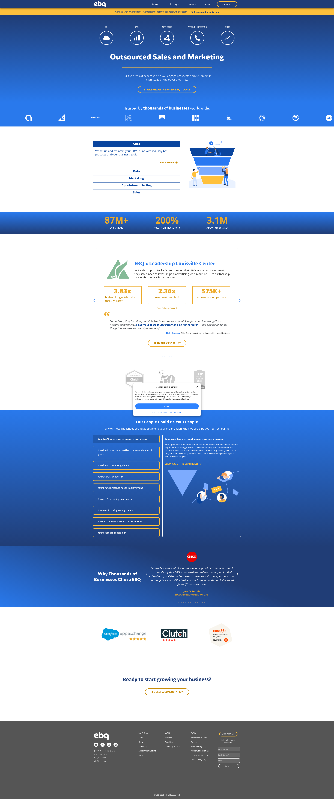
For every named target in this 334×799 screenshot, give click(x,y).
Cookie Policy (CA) (198, 759)
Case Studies (170, 742)
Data (141, 742)
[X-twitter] (102, 745)
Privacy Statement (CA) (200, 751)
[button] (197, 386)
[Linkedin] (116, 745)
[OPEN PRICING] (179, 4)
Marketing (143, 746)
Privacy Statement (174, 412)
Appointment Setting (147, 751)
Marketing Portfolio (173, 746)
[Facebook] (96, 745)
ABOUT (194, 732)
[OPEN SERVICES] (161, 4)
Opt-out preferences (159, 412)
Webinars (168, 737)
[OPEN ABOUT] (212, 4)
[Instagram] (109, 745)
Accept (167, 406)
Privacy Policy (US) (198, 746)
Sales (141, 755)
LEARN (168, 732)
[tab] (126, 439)
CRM (141, 737)
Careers (194, 742)
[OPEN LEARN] (195, 4)
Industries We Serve (199, 737)
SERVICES (143, 732)
